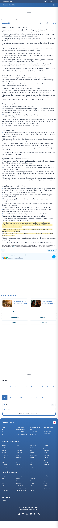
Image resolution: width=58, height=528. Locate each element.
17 (37, 392)
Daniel (31, 460)
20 (53, 392)
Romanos (4, 488)
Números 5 (43, 322)
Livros (6, 19)
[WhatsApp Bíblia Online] (27, 513)
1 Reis (17, 445)
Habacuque (47, 455)
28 (42, 397)
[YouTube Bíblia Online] (23, 513)
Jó (16, 462)
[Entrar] (45, 1)
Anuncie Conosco (34, 434)
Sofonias (46, 457)
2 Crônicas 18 (15, 317)
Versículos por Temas (22, 434)
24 (21, 397)
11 (5, 392)
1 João (45, 478)
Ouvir (43, 23)
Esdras (18, 455)
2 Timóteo (32, 478)
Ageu (45, 460)
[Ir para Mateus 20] (3, 250)
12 (10, 392)
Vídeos (31, 429)
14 (21, 392)
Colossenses (19, 485)
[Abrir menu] (53, 1)
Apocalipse (47, 488)
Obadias (46, 445)
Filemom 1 (43, 317)
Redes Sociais (33, 432)
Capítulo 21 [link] (18, 19)
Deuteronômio (6, 455)
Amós (31, 467)
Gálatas (18, 478)
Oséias (31, 462)
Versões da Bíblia (20, 427)
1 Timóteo (32, 476)
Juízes (3, 460)
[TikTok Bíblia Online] (35, 513)
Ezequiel (32, 457)
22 (10, 397)
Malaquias (46, 464)
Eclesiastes (33, 445)
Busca (3, 434)
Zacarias (46, 462)
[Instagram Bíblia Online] (19, 513)
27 (37, 397)
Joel (31, 464)
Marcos (4, 478)
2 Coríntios (19, 476)
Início (3, 427)
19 (47, 392)
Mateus (12, 19)
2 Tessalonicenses (21, 490)
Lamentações (33, 455)
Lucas (3, 481)
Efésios (18, 481)
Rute (3, 462)
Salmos (18, 464)
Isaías (31, 450)
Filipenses (18, 483)
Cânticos (32, 448)
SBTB (13, 246)
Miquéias (46, 450)
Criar (49, 23)
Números (4, 452)
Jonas (45, 448)
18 (42, 392)
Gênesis (4, 445)
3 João (45, 483)
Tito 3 (14, 312)
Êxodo (3, 448)
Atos (3, 485)
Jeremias (32, 452)
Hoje (3, 429)
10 (53, 386)
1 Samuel (4, 464)
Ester (17, 460)
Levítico (4, 450)
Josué (3, 457)
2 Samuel (4, 467)
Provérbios (19, 467)
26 (31, 397)
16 (31, 392)
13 (15, 392)
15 (26, 392)
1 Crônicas (19, 450)
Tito (31, 481)
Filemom (32, 483)
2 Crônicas (19, 452)
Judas (45, 485)
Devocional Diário (21, 429)
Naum (45, 452)
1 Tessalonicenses (21, 488)
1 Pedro (32, 490)
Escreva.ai (4, 500)
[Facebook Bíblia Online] (31, 513)
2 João (45, 481)
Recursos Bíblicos (21, 432)
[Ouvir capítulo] (54, 5)
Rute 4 (43, 312)
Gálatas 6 (14, 322)
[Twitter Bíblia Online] (39, 513)
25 (26, 397)
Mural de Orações (35, 427)
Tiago (31, 488)
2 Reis (17, 448)
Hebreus (32, 485)
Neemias (18, 457)
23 (15, 397)
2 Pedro (46, 476)
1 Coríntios (5, 490)
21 (10, 5)
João (3, 483)
